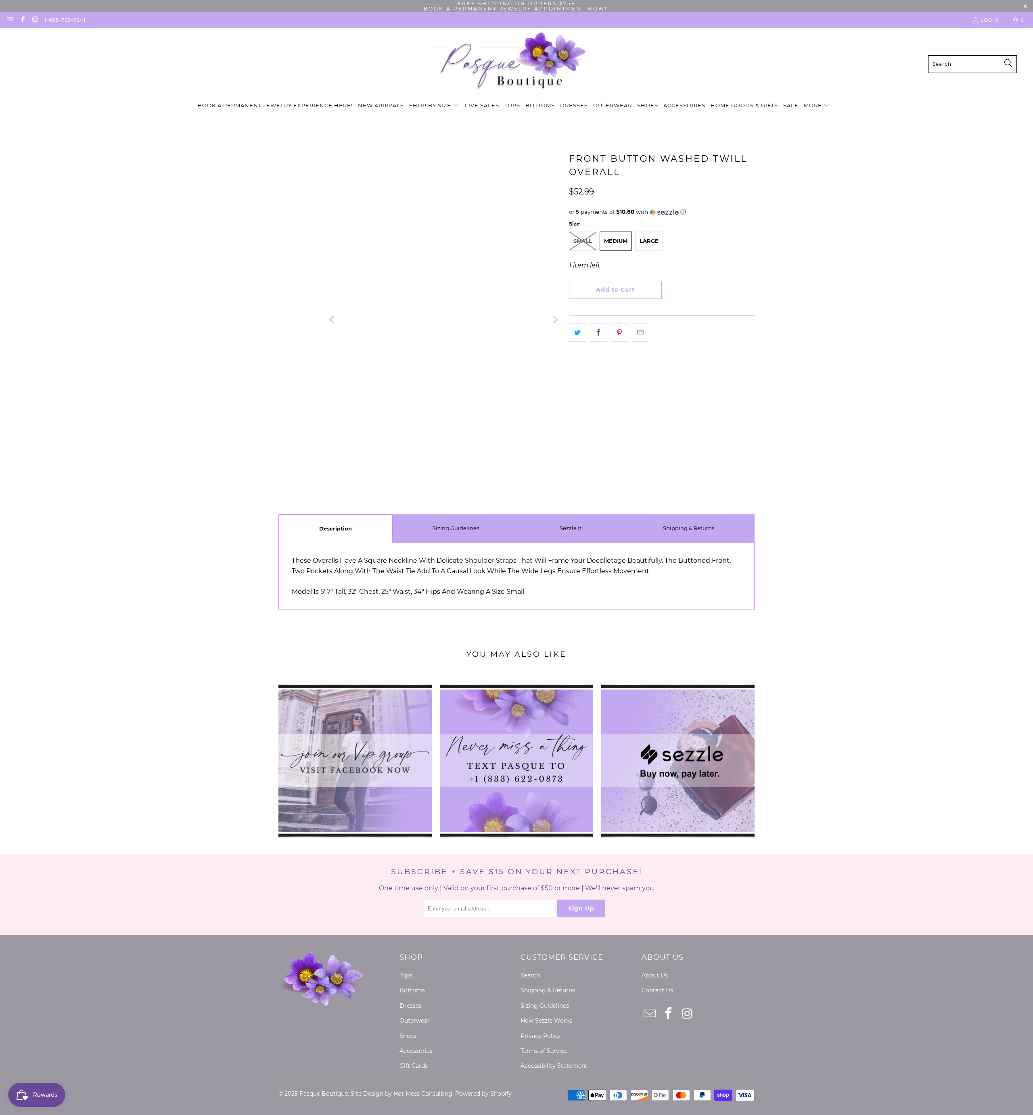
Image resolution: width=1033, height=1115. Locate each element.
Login (990, 20)
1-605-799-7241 (65, 20)
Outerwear (414, 1020)
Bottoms (412, 990)
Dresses (410, 1005)
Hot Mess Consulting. (423, 1093)
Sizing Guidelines (456, 528)
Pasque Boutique (323, 1093)
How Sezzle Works (546, 1020)
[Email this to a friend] (640, 333)
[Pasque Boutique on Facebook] (22, 20)
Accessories (416, 1050)
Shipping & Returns (688, 528)
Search (530, 975)
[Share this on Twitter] (577, 333)
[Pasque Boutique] (512, 64)
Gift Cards (413, 1065)
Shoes (407, 1036)
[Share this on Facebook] (598, 333)
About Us (655, 975)
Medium (615, 241)
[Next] (554, 320)
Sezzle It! (571, 528)
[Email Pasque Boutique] (9, 20)
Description (335, 528)
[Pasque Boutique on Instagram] (34, 20)
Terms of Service (544, 1050)
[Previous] (332, 320)
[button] (434, 106)
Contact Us (657, 990)
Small (582, 241)
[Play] (443, 320)
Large (649, 241)
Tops (405, 975)
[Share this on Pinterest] (619, 333)
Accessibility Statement (554, 1065)
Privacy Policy (540, 1036)
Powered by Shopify (483, 1093)
